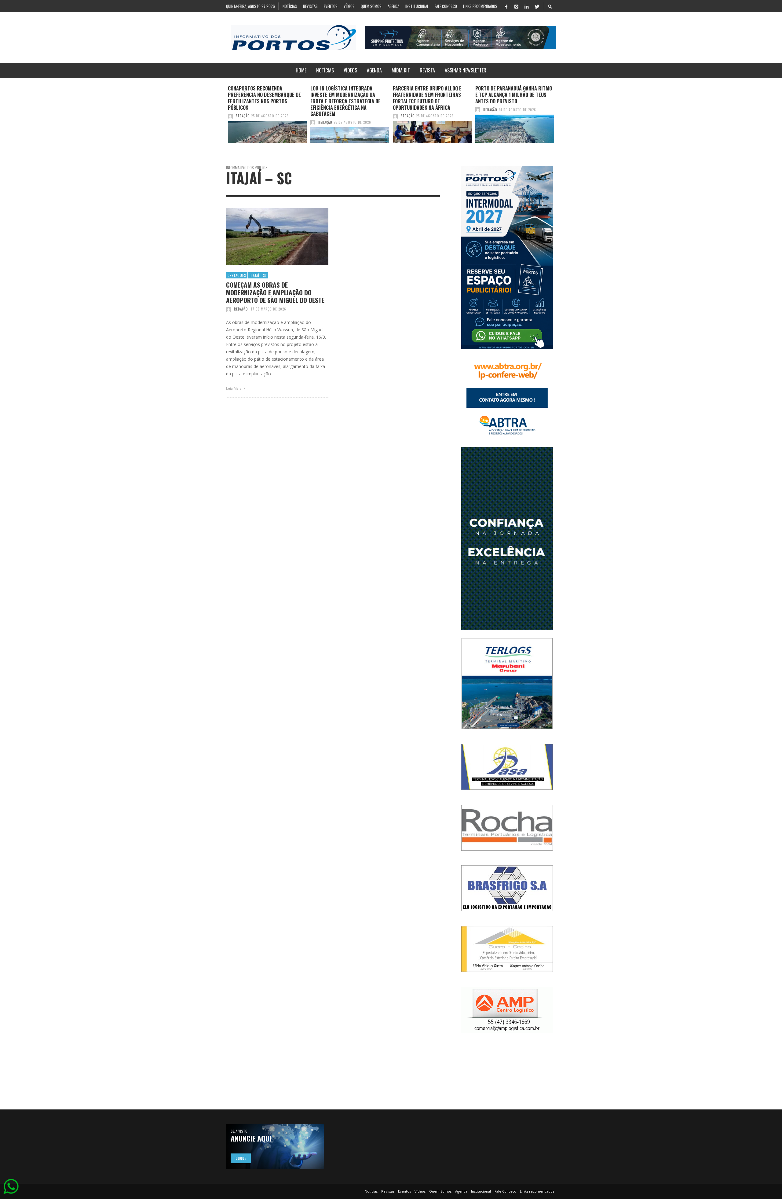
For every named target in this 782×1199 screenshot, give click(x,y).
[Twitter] (536, 6)
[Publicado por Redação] (230, 115)
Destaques (237, 275)
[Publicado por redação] (228, 309)
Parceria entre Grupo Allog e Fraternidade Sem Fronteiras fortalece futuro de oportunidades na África (427, 98)
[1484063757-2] (507, 1009)
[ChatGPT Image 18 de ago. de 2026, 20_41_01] (507, 257)
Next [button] (560, 117)
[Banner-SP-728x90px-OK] (460, 37)
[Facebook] (506, 6)
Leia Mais (234, 388)
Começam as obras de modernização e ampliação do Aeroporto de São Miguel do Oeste (275, 292)
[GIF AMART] (507, 538)
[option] (267, 114)
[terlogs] (507, 683)
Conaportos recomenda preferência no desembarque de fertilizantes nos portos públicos (264, 98)
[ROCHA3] (507, 827)
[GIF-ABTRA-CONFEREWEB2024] (507, 397)
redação (241, 309)
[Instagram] (516, 6)
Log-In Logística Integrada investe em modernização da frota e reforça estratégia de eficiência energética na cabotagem (345, 101)
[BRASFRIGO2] (507, 888)
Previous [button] (221, 117)
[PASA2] (507, 766)
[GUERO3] (507, 948)
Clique (241, 1158)
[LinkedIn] (526, 6)
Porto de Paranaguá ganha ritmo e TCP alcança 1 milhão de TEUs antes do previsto (513, 95)
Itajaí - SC (258, 275)
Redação (243, 115)
